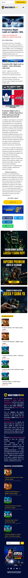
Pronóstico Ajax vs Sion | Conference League (13, 369)
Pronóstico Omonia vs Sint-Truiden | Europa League (12, 328)
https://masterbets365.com (16, 437)
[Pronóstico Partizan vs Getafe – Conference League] (5, 350)
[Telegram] (11, 568)
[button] (23, 7)
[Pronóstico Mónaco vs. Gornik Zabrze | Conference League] (5, 376)
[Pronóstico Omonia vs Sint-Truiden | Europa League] (5, 322)
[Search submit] (22, 543)
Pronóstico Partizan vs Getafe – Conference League (12, 356)
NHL (8, 35)
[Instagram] (8, 568)
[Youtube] (17, 568)
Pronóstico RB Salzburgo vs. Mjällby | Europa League (12, 342)
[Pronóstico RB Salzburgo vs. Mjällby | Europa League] (5, 336)
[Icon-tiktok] (20, 568)
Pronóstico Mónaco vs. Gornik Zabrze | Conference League (11, 382)
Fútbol (4, 35)
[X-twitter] (14, 568)
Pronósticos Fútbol (15, 37)
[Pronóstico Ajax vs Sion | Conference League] (5, 364)
